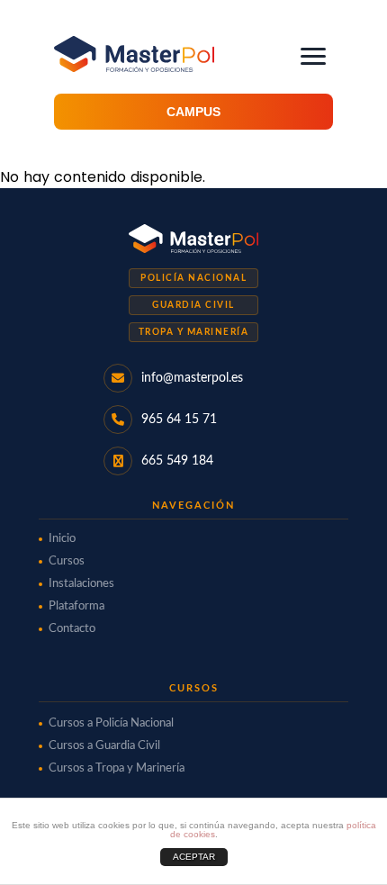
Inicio (62, 539)
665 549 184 (177, 461)
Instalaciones (81, 584)
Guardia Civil (193, 305)
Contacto (72, 629)
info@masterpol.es (192, 378)
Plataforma (76, 606)
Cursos (67, 561)
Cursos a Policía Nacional (111, 723)
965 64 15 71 (179, 419)
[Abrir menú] (313, 56)
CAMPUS (193, 111)
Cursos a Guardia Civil (104, 746)
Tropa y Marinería (194, 332)
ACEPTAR (194, 857)
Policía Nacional (193, 278)
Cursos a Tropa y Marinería (116, 768)
